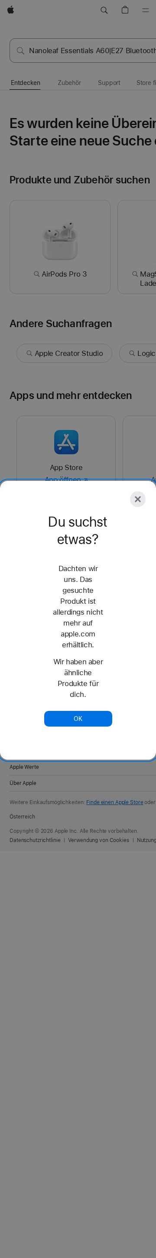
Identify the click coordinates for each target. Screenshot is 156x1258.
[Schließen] (137, 499)
